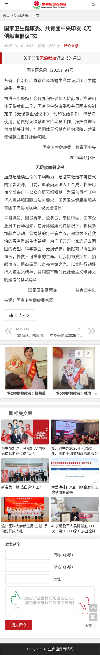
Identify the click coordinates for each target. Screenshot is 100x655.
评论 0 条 (71, 46)
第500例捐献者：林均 (73, 393)
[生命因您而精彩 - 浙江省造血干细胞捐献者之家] (50, 7)
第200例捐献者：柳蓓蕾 (26, 393)
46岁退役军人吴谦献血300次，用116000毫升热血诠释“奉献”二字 (73, 531)
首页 (6, 15)
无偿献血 (48, 58)
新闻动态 (21, 15)
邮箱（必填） (64, 567)
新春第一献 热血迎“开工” (21, 487)
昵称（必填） (64, 555)
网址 (57, 579)
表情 (88, 625)
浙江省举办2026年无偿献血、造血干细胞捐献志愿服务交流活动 (74, 453)
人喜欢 (21, 315)
